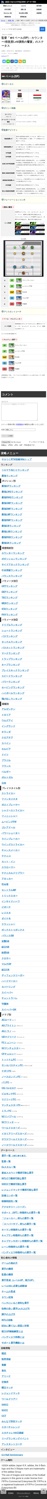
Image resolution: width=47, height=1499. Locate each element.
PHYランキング (10, 614)
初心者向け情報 (23, 13)
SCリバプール (9, 1116)
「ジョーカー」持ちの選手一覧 (18, 1218)
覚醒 (4, 1364)
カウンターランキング (13, 553)
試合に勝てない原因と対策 (15, 1325)
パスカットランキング (13, 647)
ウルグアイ (7, 720)
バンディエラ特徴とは (13, 1337)
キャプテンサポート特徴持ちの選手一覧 (22, 1240)
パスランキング (10, 636)
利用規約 (19, 424)
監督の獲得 (7, 1274)
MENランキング (10, 603)
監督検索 (39, 9)
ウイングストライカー (13, 844)
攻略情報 (39, 13)
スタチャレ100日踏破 (13, 1432)
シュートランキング (12, 630)
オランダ (6, 731)
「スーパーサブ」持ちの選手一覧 (19, 1223)
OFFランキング (9, 586)
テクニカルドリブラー (13, 872)
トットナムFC (9, 1059)
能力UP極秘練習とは (12, 1331)
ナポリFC (6, 1070)
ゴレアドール (8, 827)
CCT (4, 1415)
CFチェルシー (9, 1053)
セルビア (6, 748)
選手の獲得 (7, 1268)
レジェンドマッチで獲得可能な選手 (20, 1189)
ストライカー (8, 793)
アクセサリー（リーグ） (14, 1206)
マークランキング (11, 653)
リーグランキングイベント (15, 1438)
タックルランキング (12, 641)
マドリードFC (9, 1099)
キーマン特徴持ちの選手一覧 (16, 1229)
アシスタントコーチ (12, 1444)
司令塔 (5, 884)
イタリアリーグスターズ (14, 1133)
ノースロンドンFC (11, 1076)
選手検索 (39, 5)
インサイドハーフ (11, 901)
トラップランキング (12, 658)
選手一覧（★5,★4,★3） (14, 1155)
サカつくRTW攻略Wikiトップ (17, 459)
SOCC (5, 1410)
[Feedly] (24, 61)
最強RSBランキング (12, 537)
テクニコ (6, 855)
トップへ (43, 1492)
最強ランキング (7, 5)
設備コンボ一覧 (10, 1195)
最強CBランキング (11, 525)
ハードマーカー (10, 981)
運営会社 (36, 1493)
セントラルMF (9, 889)
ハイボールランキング (13, 693)
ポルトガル (7, 777)
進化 (4, 1370)
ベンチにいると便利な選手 (15, 1302)
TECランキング (9, 597)
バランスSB (8, 935)
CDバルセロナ (9, 1088)
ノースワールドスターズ (14, 1144)
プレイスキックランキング (15, 670)
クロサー (6, 958)
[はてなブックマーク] (16, 61)
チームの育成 (8, 1291)
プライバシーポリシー (23, 1493)
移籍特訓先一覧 (10, 1201)
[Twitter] (4, 61)
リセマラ (23, 5)
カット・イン (8, 861)
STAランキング (9, 608)
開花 (4, 1353)
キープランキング (11, 664)
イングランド (8, 726)
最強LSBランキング (12, 531)
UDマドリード (9, 1036)
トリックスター (10, 895)
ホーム (3, 20)
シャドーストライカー (13, 810)
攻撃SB (5, 941)
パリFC (5, 1082)
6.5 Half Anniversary (12, 1454)
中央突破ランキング (12, 570)
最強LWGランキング (12, 491)
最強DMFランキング (12, 508)
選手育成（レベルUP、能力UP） (18, 1280)
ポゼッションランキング (14, 558)
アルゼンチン (8, 709)
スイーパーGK (9, 1009)
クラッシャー (8, 924)
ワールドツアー (10, 1398)
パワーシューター (11, 833)
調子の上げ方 (8, 1314)
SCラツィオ (8, 1122)
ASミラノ (7, 1031)
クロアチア (7, 737)
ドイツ (5, 754)
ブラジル (6, 760)
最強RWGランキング (12, 497)
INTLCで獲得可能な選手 (14, 1178)
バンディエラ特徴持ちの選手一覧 (19, 1252)
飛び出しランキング (12, 698)
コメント (4, 56)
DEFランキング (9, 591)
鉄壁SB (5, 952)
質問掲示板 (23, 16)
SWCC (5, 1404)
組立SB (5, 946)
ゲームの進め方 (10, 1263)
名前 (3, 429)
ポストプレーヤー (11, 804)
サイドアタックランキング (15, 564)
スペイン (6, 743)
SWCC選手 (7, 9)
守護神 (5, 1003)
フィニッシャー (10, 816)
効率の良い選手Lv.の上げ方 (16, 1308)
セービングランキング (13, 687)
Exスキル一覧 (8, 13)
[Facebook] (12, 61)
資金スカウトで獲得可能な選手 (18, 1172)
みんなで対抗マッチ (12, 1421)
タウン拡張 (7, 1297)
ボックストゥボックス (13, 929)
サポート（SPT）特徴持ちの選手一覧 (21, 1212)
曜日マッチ (7, 1387)
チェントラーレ (10, 998)
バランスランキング (12, 575)
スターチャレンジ (11, 1427)
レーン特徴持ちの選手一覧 (15, 1246)
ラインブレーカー (11, 838)
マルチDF (6, 963)
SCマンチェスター (11, 1048)
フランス (6, 765)
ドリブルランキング (12, 624)
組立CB (5, 969)
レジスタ (6, 912)
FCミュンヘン (9, 1042)
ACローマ (7, 1019)
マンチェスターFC (11, 1105)
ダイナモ (6, 918)
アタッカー (7, 878)
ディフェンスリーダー (13, 975)
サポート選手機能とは (13, 1342)
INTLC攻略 (7, 1319)
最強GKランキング (11, 542)
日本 (4, 782)
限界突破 (6, 1359)
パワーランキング (11, 681)
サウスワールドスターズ (14, 1139)
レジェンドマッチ (11, 1393)
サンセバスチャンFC (12, 1065)
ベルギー (6, 771)
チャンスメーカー (11, 850)
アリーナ (6, 1376)
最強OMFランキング (12, 503)
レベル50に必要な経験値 (14, 1285)
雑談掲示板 (8, 16)
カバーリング (8, 986)
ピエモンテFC (9, 1093)
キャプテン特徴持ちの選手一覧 (18, 1235)
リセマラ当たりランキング (15, 470)
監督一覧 (23, 9)
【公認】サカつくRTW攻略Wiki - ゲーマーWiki (20, 2)
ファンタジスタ (10, 798)
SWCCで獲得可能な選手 (14, 1184)
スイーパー (7, 992)
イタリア (6, 714)
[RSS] (20, 61)
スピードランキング (12, 676)
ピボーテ (6, 907)
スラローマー (8, 867)
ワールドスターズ (11, 1127)
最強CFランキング (11, 485)
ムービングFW (9, 821)
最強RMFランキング (12, 520)
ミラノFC (6, 1110)
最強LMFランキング (12, 514)
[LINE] (8, 61)
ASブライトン (9, 1025)
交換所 (5, 1381)
